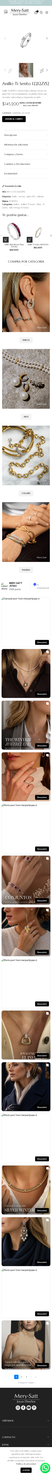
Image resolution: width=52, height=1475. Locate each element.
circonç (21, 196)
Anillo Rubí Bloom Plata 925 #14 (14, 245)
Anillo (14, 196)
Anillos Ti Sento (28, 204)
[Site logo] (19, 12)
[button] (6, 240)
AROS (26, 417)
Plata (39, 204)
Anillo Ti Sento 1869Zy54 (38, 244)
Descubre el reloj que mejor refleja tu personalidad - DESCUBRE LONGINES (26, 2)
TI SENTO (13, 201)
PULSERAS (26, 570)
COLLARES (26, 493)
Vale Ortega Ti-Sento (19, 207)
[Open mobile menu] (45, 12)
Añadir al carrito (14, 119)
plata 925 (31, 196)
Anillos (16, 204)
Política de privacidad (26, 1464)
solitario (40, 196)
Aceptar (26, 1470)
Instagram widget (27, 1382)
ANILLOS (26, 340)
